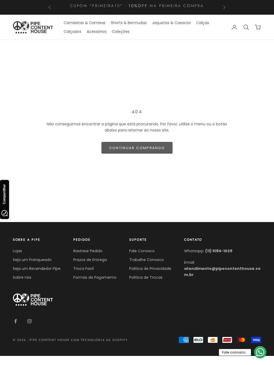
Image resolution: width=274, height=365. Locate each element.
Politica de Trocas (145, 277)
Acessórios (96, 31)
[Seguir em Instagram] (29, 321)
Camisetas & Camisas (84, 22)
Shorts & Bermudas (129, 22)
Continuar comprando (137, 147)
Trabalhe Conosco (146, 259)
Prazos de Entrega (90, 259)
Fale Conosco (142, 251)
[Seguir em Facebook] (15, 321)
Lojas (17, 251)
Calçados (72, 31)
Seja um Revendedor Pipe (36, 268)
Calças (202, 22)
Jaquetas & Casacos (171, 22)
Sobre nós (22, 277)
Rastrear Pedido (87, 251)
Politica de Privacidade (150, 268)
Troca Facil (83, 268)
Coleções (121, 31)
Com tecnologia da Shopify (99, 340)
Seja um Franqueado (32, 259)
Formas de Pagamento (94, 277)
